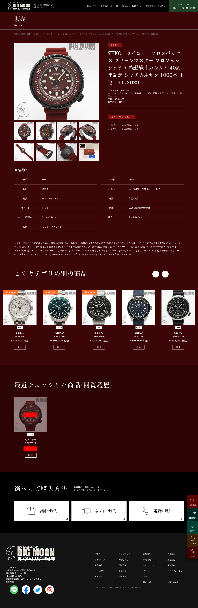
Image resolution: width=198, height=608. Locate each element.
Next (165, 274)
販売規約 (171, 560)
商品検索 (192, 505)
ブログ (146, 576)
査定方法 (122, 571)
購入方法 (126, 6)
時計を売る (150, 6)
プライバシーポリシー (177, 571)
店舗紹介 (161, 6)
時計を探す (115, 6)
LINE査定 (192, 518)
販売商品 (104, 6)
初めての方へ (92, 6)
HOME (97, 554)
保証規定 (171, 565)
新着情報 (147, 560)
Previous (155, 274)
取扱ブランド (137, 6)
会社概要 (171, 554)
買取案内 (192, 543)
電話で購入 (163, 511)
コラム (146, 571)
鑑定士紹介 (148, 582)
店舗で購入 (48, 511)
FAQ (169, 576)
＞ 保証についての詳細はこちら (123, 125)
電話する (192, 530)
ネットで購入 (105, 511)
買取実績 (122, 576)
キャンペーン (148, 565)
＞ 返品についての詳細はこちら (123, 129)
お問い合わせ (173, 582)
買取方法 (122, 565)
